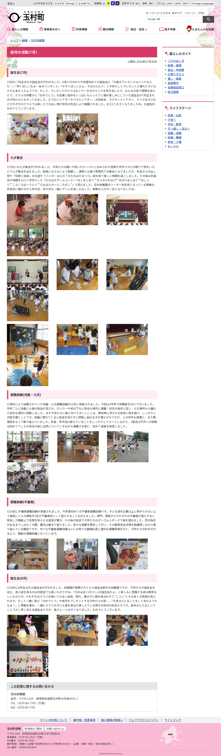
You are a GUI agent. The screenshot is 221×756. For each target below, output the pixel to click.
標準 (144, 3)
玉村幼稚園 (38, 40)
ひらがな (59, 3)
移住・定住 (137, 29)
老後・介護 (174, 142)
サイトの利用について (54, 720)
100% (177, 3)
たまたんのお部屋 (203, 29)
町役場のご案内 (33, 728)
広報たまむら (176, 74)
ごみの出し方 (176, 61)
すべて (178, 13)
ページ (191, 13)
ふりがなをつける (42, 3)
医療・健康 (174, 65)
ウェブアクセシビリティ (144, 720)
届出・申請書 (176, 70)
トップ (14, 40)
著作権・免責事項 (84, 720)
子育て (172, 120)
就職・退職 (174, 133)
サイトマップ (173, 720)
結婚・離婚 (174, 137)
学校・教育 (174, 124)
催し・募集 (174, 78)
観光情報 (108, 29)
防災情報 (173, 92)
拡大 (137, 3)
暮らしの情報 (20, 29)
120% (169, 3)
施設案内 (173, 83)
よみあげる (84, 3)
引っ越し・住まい (179, 128)
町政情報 (81, 29)
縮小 (151, 3)
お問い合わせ (53, 728)
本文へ (11, 3)
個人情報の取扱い (112, 720)
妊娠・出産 (174, 115)
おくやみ (173, 146)
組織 (24, 40)
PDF (201, 13)
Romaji (70, 3)
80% (185, 3)
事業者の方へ (52, 29)
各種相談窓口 (176, 87)
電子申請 (169, 29)
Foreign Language (202, 3)
